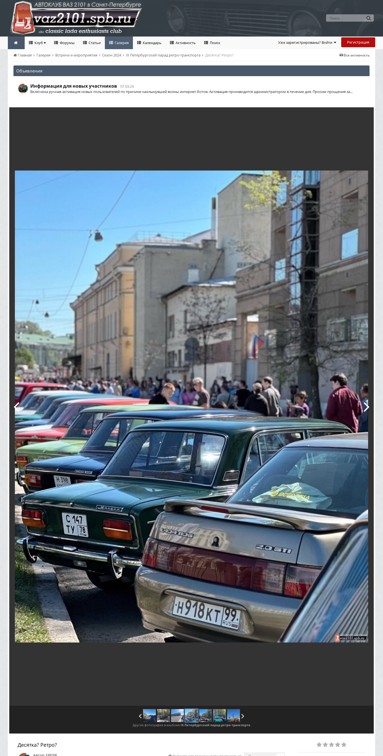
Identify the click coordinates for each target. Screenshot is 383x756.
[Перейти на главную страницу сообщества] (16, 43)
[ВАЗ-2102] (163, 715)
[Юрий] (233, 715)
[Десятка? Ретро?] (191, 715)
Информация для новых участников (73, 86)
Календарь (151, 42)
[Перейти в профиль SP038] (23, 88)
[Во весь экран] (364, 116)
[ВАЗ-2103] (366, 406)
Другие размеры (337, 115)
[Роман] (219, 715)
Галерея (121, 42)
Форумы (67, 42)
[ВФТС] (149, 715)
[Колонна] (16, 406)
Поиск (214, 42)
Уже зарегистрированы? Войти (306, 42)
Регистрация (358, 42)
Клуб (39, 42)
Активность (185, 42)
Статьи (94, 42)
